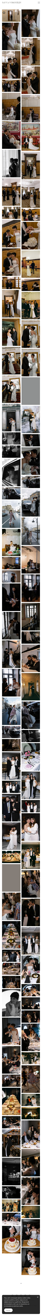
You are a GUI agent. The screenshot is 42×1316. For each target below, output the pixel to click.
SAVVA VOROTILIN (11, 3)
